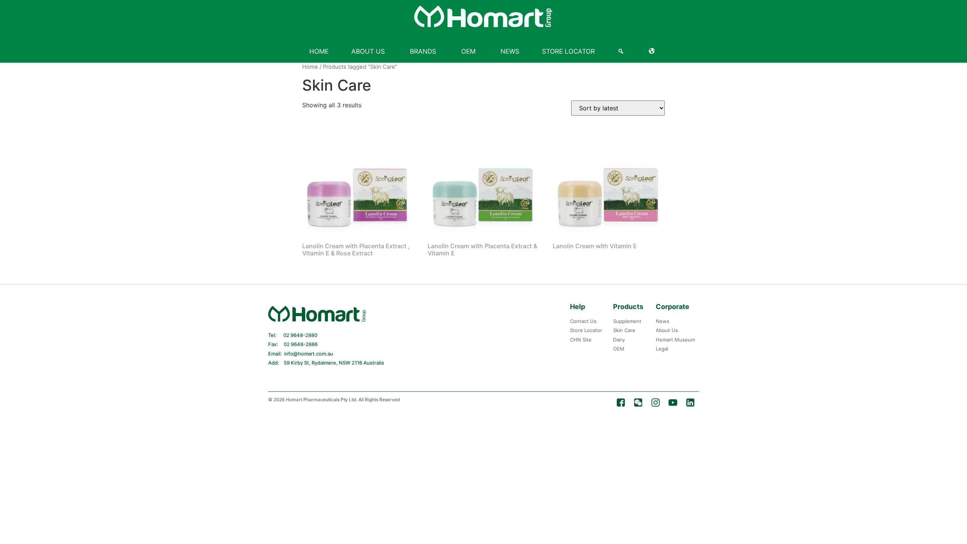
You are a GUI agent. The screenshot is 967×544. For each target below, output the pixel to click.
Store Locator (568, 51)
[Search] (622, 51)
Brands (423, 51)
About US (368, 51)
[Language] (653, 51)
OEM (468, 51)
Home (319, 51)
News (509, 51)
